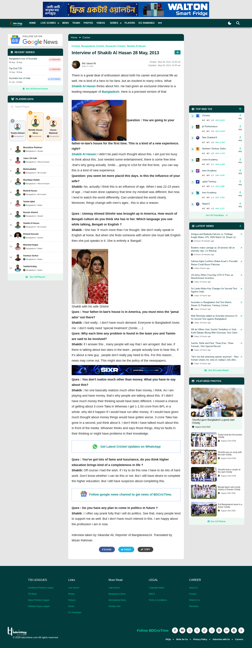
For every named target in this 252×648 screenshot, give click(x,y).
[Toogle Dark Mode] (229, 23)
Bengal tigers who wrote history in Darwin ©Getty (229, 488)
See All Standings (215, 215)
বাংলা (160, 23)
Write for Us (194, 600)
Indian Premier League (38, 600)
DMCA (152, 594)
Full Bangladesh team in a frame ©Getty (230, 505)
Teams (76, 23)
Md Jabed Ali (89, 63)
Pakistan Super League (39, 606)
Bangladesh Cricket (92, 46)
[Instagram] (190, 630)
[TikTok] (204, 630)
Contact (192, 594)
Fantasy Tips (114, 606)
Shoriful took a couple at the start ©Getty (229, 470)
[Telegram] (234, 630)
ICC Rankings (147, 23)
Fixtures (72, 600)
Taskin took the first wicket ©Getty (230, 436)
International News (117, 600)
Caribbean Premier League (40, 588)
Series (71, 606)
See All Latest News (218, 370)
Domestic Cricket (115, 46)
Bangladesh (110, 91)
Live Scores (73, 588)
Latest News (114, 588)
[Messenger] (219, 630)
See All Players (37, 277)
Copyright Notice (156, 588)
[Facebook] (175, 630)
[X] (197, 630)
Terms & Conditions (158, 600)
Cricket (86, 37)
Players (130, 23)
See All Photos (218, 521)
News (65, 23)
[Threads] (241, 630)
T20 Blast (32, 594)
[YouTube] (182, 630)
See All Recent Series (37, 89)
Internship (193, 606)
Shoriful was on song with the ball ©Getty (230, 453)
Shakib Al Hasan (136, 46)
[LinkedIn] (227, 630)
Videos (101, 23)
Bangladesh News (117, 594)
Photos (88, 23)
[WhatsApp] (212, 630)
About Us (193, 588)
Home (32, 23)
